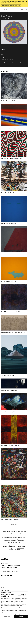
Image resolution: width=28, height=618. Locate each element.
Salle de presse (5, 590)
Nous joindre (4, 585)
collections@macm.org (14, 542)
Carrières (3, 587)
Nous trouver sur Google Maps (10, 571)
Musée (3, 582)
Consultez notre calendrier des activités (11, 5)
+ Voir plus (14, 524)
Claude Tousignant (5, 52)
